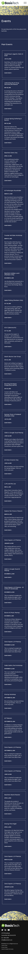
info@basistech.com (6, 940)
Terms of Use (4, 945)
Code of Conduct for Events (7, 949)
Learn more (7, 73)
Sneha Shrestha (4, 919)
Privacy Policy (4, 947)
